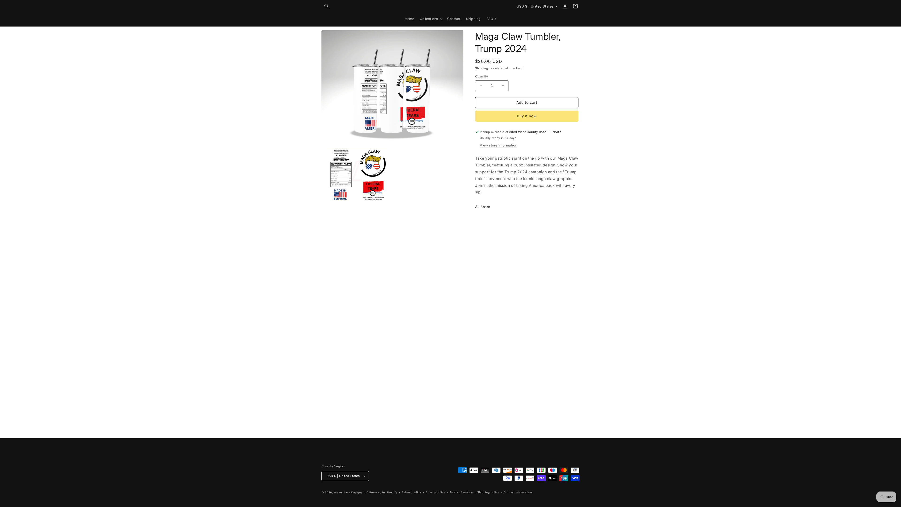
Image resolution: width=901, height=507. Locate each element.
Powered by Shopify (383, 492)
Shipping (481, 68)
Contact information (518, 492)
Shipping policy (488, 492)
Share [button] (485, 207)
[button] (326, 6)
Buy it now (527, 116)
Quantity (481, 76)
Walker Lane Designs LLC (351, 492)
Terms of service (461, 492)
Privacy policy (435, 492)
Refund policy (411, 492)
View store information (498, 145)
